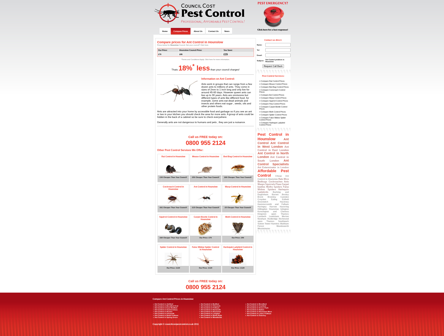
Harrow (273, 206)
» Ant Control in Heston (162, 312)
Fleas (278, 184)
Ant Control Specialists (273, 162)
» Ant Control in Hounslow (210, 312)
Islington (284, 209)
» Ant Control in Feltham (209, 308)
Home (165, 31)
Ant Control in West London (273, 144)
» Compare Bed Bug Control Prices (274, 87)
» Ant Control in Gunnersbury (165, 310)
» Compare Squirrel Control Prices (273, 101)
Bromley (272, 197)
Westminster (264, 228)
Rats (280, 179)
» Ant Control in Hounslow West (258, 312)
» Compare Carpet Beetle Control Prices (273, 108)
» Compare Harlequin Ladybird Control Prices (272, 124)
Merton (285, 216)
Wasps (261, 184)
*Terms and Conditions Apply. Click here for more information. (205, 59)
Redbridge (272, 219)
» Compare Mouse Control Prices (273, 84)
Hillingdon (262, 209)
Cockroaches (276, 181)
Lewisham (274, 216)
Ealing (274, 199)
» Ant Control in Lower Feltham (258, 313)
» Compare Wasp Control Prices (273, 98)
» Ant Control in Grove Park (256, 308)
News (226, 31)
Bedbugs (262, 181)
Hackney (284, 202)
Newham (262, 219)
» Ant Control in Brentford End (165, 306)
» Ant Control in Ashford (163, 304)
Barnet (275, 194)
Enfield (285, 199)
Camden (284, 197)
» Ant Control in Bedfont (209, 304)
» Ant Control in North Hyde (210, 315)
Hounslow (274, 209)
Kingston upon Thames (273, 214)
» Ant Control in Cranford (255, 306)
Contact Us (213, 31)
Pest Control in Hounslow (273, 136)
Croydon (262, 199)
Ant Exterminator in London (273, 167)
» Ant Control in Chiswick (209, 306)
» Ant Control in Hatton (254, 310)
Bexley (285, 194)
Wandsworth (282, 226)
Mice (286, 179)
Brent (260, 197)
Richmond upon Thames (273, 220)
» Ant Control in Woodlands (210, 317)
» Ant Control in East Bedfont (165, 308)
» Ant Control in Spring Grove (165, 317)
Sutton (261, 223)
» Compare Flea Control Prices (272, 104)
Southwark (283, 221)
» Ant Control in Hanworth (210, 310)
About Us (198, 31)
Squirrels (270, 184)
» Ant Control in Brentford (256, 304)
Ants (286, 181)
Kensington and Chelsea (273, 211)
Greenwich (263, 202)
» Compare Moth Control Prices (272, 112)
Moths (269, 187)
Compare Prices (180, 31)
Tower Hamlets (272, 223)
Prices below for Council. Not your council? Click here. (183, 45)
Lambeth (262, 216)
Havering (284, 206)
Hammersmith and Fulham (273, 204)
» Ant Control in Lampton (209, 313)
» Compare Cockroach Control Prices (272, 91)
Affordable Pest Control (273, 173)
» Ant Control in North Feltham (165, 315)
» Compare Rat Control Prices (272, 81)
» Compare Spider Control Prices (273, 115)
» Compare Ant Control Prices (271, 95)
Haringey (262, 206)
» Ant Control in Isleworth (163, 313)
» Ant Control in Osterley (255, 315)
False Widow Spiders (273, 188)
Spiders (278, 187)
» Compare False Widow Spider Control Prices (272, 119)
